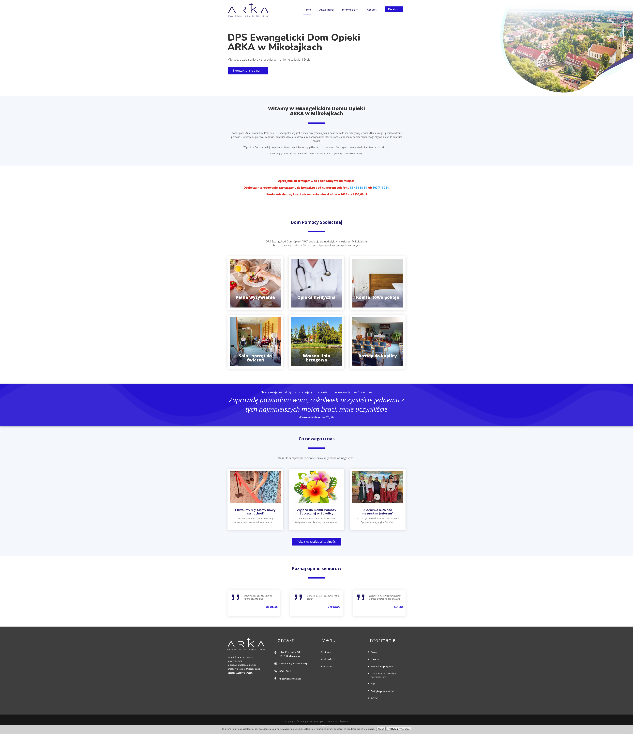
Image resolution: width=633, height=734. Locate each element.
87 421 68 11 (358, 187)
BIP (373, 684)
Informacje (348, 10)
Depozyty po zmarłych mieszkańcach (383, 675)
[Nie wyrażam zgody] (629, 729)
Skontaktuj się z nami (248, 70)
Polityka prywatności (382, 691)
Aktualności (326, 10)
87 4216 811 (285, 671)
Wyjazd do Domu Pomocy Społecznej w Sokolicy (316, 512)
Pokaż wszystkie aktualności (316, 542)
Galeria (375, 659)
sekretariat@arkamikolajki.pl (293, 663)
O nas (374, 652)
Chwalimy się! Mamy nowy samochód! (255, 512)
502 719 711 (381, 187)
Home (307, 10)
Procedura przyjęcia (382, 666)
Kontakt (371, 10)
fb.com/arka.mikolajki (290, 678)
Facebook (394, 9)
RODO (374, 698)
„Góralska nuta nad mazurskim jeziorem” (377, 512)
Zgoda (381, 729)
